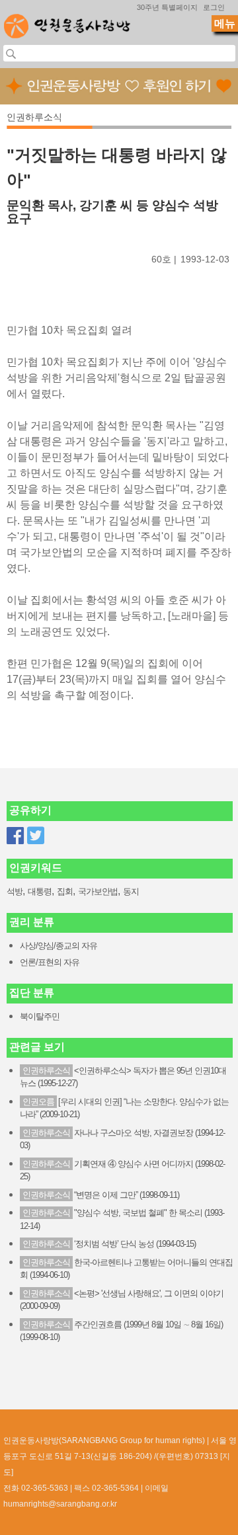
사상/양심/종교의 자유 (58, 946)
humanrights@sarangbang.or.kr (60, 1504)
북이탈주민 (40, 1016)
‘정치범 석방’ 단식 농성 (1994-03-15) (109, 1244)
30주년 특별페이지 (167, 7)
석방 (14, 891)
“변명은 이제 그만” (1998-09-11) (100, 1195)
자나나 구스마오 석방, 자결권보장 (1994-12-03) (122, 1139)
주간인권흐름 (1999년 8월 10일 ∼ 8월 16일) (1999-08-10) (121, 1331)
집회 (65, 891)
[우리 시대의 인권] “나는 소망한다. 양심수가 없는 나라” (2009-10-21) (124, 1108)
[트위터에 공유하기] (35, 836)
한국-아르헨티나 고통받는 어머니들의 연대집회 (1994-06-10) (126, 1268)
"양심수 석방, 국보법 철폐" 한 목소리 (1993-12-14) (122, 1219)
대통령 (40, 891)
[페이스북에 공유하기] (15, 836)
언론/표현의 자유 (49, 962)
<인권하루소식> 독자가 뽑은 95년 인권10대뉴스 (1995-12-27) (123, 1077)
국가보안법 (98, 891)
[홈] (67, 22)
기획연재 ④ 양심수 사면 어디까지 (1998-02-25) (122, 1170)
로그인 (214, 7)
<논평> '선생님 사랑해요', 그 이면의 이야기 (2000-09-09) (121, 1300)
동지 (131, 891)
